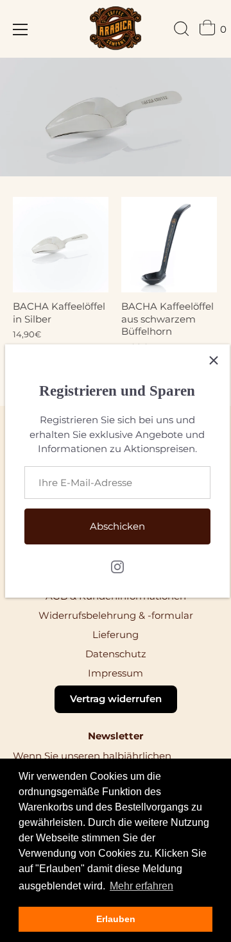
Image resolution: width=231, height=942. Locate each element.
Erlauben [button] (115, 919)
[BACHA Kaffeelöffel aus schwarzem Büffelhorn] (169, 244)
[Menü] (20, 29)
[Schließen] (214, 360)
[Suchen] (181, 31)
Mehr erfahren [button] (141, 885)
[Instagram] (117, 566)
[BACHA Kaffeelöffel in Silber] (60, 244)
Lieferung (115, 634)
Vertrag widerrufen (116, 699)
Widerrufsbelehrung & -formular (115, 615)
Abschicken (117, 526)
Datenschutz (115, 654)
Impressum (115, 673)
